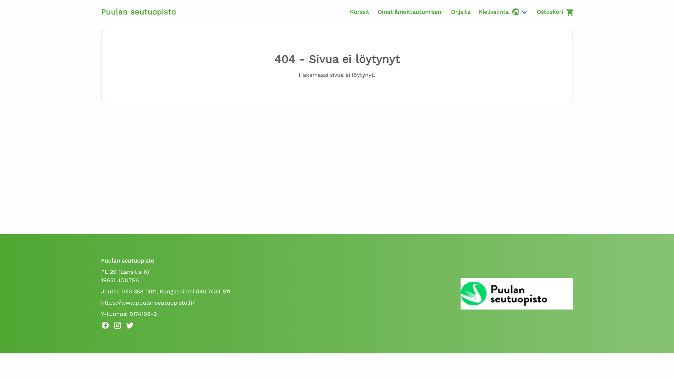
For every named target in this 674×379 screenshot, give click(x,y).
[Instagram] (119, 326)
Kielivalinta (494, 11)
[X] (132, 326)
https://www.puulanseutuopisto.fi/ (148, 302)
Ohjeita (460, 11)
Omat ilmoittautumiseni (410, 11)
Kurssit (359, 11)
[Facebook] (107, 326)
